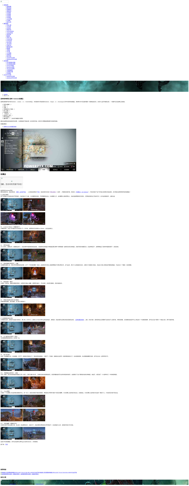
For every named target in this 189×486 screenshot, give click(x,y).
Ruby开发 (8, 42)
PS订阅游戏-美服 (10, 62)
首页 (5, 89)
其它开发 (8, 56)
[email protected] (40, 484)
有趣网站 (8, 9)
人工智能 (8, 53)
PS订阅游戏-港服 (10, 64)
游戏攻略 (8, 6)
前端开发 (8, 29)
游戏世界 (6, 5)
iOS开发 (8, 28)
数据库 (8, 36)
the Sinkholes (85, 192)
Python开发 (9, 39)
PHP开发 (8, 34)
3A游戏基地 (9, 70)
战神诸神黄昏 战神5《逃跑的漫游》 (30, 474)
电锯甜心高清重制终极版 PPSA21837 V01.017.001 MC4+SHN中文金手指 (58, 472)
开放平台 (8, 45)
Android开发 (9, 32)
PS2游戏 (8, 12)
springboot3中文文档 (11, 59)
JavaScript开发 (10, 31)
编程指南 (6, 23)
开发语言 (8, 54)
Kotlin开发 (9, 40)
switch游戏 (9, 19)
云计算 (8, 51)
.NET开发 (9, 43)
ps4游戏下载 (9, 71)
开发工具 (8, 37)
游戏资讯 (8, 11)
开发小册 (8, 25)
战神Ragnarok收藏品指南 (10, 126)
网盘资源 (8, 8)
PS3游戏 (8, 14)
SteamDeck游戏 (10, 67)
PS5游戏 (8, 17)
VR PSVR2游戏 (10, 68)
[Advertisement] (94, 456)
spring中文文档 (7, 74)
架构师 (8, 48)
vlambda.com (12, 484)
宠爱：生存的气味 (21, 192)
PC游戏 (8, 20)
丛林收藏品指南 (79, 319)
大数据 (8, 50)
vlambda (6, 94)
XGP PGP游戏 (10, 65)
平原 (38, 192)
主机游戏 (6, 60)
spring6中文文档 (10, 57)
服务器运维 (9, 46)
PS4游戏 (8, 15)
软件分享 (8, 22)
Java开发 (8, 26)
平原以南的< (53, 192)
